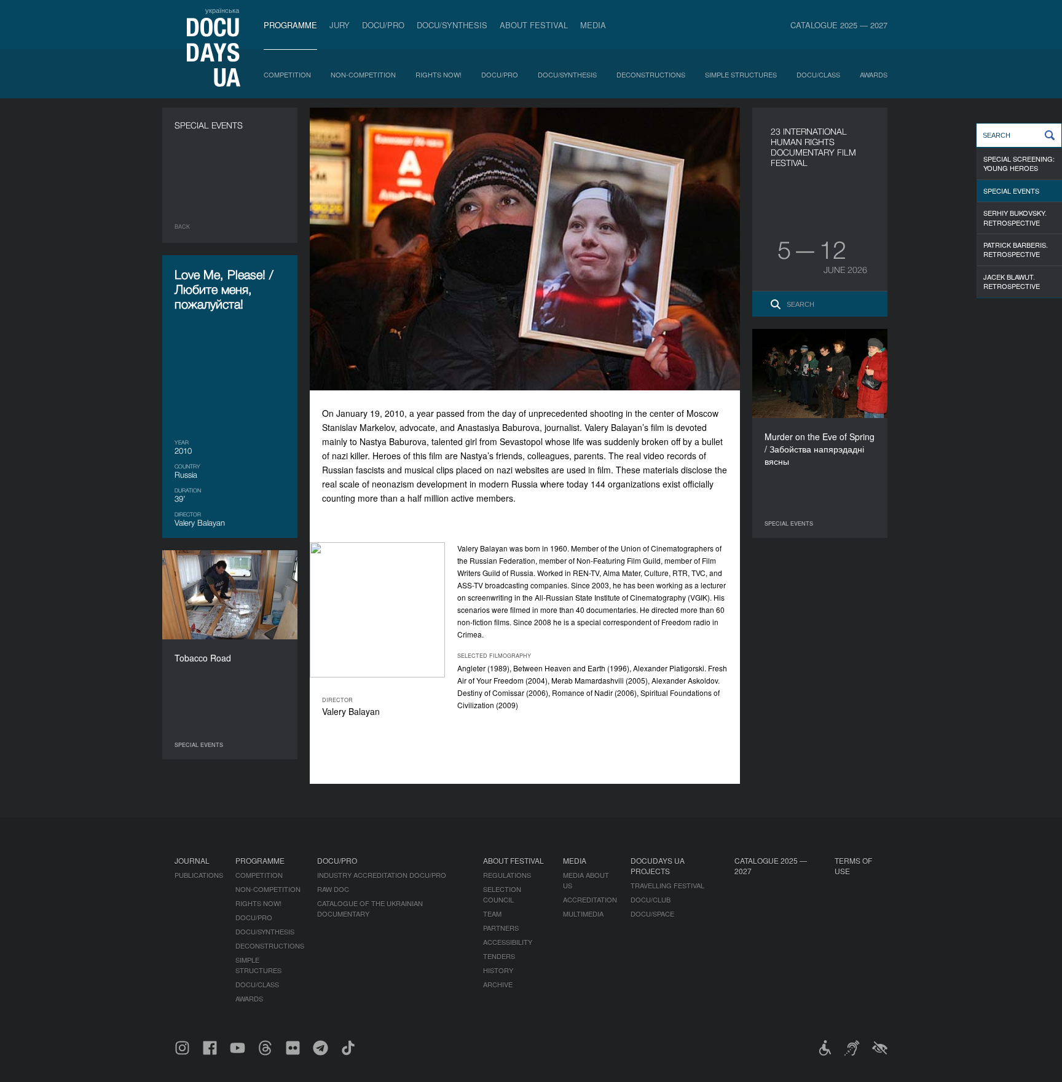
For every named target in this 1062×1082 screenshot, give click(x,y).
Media (593, 25)
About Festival (534, 25)
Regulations (507, 875)
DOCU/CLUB (651, 899)
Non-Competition (363, 74)
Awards (873, 74)
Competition (287, 74)
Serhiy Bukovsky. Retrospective (1015, 217)
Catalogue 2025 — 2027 (838, 25)
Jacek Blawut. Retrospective (1011, 281)
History (498, 970)
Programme (290, 25)
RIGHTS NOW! (438, 74)
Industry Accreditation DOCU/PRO (381, 875)
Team (492, 913)
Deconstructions (650, 74)
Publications (199, 875)
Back (182, 227)
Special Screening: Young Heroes (1019, 163)
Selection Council (502, 894)
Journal (192, 860)
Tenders (499, 956)
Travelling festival (667, 885)
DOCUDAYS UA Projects (658, 865)
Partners (501, 928)
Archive (498, 984)
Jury (339, 25)
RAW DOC (333, 889)
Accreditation (590, 899)
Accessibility (507, 942)
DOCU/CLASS (818, 74)
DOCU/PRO (383, 25)
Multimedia (583, 913)
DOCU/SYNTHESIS (452, 25)
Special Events (1011, 190)
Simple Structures (741, 74)
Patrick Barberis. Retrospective (1015, 249)
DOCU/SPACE (652, 913)
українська (222, 10)
